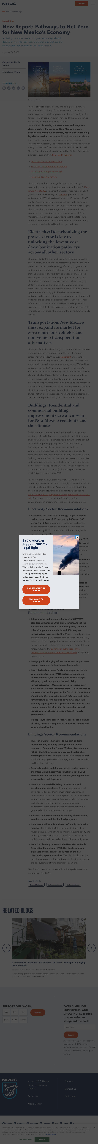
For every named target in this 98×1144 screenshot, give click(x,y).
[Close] (77, 537)
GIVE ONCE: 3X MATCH (36, 600)
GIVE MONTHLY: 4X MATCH (36, 589)
